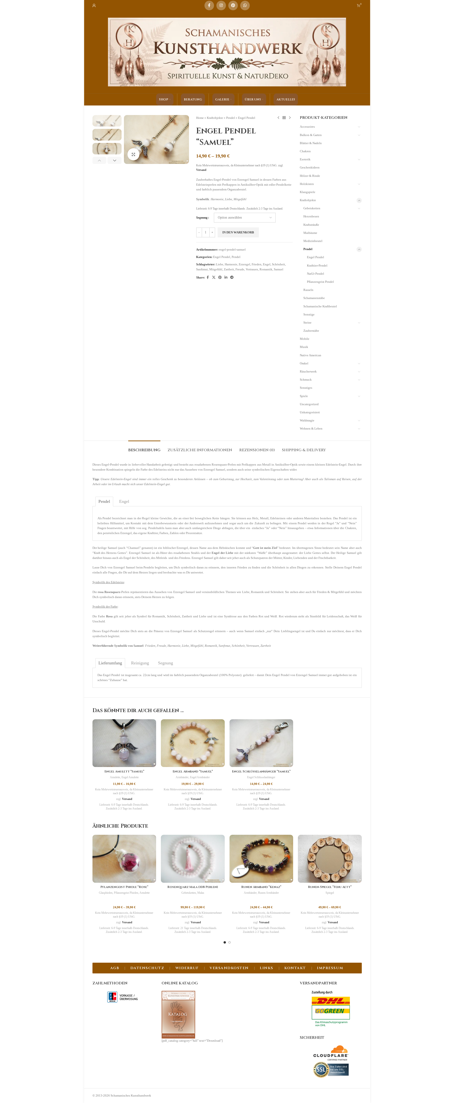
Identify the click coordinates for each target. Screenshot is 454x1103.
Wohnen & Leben (311, 428)
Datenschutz (147, 968)
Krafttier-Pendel (317, 265)
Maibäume (310, 233)
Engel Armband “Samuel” (193, 771)
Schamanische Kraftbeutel (320, 306)
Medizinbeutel (312, 241)
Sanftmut (202, 269)
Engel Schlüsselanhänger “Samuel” (261, 771)
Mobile (304, 339)
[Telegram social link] (232, 277)
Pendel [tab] (104, 501)
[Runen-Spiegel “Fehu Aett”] (330, 859)
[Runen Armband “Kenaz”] (261, 859)
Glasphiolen (105, 892)
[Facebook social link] (209, 5)
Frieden (256, 264)
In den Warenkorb (238, 232)
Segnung (202, 217)
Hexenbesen (311, 216)
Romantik (266, 269)
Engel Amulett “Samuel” (124, 771)
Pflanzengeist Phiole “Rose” (124, 887)
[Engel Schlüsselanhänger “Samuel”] (261, 743)
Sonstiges (306, 387)
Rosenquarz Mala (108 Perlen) (192, 887)
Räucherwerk (308, 371)
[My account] (94, 5)
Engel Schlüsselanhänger (261, 777)
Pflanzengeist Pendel (320, 282)
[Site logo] (227, 51)
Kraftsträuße (311, 224)
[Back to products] (284, 118)
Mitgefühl (215, 269)
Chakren (305, 151)
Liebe (219, 264)
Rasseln (308, 290)
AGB (114, 968)
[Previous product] (278, 118)
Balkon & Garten (311, 135)
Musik (304, 347)
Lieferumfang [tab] (110, 663)
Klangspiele (307, 192)
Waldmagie (307, 420)
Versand (201, 170)
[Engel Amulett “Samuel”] (124, 743)
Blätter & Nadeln (311, 143)
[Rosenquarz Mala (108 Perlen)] (193, 859)
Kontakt (295, 968)
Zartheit (229, 269)
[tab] (144, 448)
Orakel (304, 363)
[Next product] (290, 118)
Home (200, 118)
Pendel (230, 118)
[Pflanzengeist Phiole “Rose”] (124, 859)
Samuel (278, 269)
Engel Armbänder (200, 777)
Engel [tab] (124, 501)
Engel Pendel (246, 118)
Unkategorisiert (310, 412)
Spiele (304, 396)
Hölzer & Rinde (310, 176)
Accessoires (307, 126)
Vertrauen (252, 269)
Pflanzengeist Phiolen (126, 892)
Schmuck (306, 379)
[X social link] (214, 277)
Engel (266, 264)
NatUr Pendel (315, 273)
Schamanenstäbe (314, 298)
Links (266, 968)
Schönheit (278, 264)
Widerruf (187, 968)
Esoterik (305, 159)
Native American (310, 355)
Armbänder (182, 777)
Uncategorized (309, 404)
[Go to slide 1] (225, 942)
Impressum (330, 968)
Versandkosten (229, 968)
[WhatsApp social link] (245, 5)
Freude (239, 269)
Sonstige (309, 314)
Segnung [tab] (165, 663)
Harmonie (231, 264)
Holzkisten (307, 184)
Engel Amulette (130, 777)
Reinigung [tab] (140, 663)
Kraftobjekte (215, 118)
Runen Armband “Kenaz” (261, 887)
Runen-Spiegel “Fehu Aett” (330, 887)
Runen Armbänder (268, 892)
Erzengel (244, 264)
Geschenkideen (310, 167)
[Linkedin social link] (226, 277)
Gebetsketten (311, 208)
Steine (307, 322)
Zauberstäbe (311, 330)
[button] (99, 160)
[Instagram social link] (221, 5)
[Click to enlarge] (133, 154)
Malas (200, 892)
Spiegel (330, 892)
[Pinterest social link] (233, 5)
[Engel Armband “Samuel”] (193, 743)
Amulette (115, 777)
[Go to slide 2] (229, 942)
